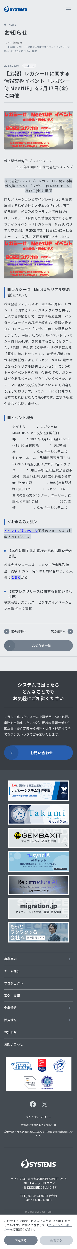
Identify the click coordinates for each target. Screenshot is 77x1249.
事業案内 (10, 959)
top (6, 42)
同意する (21, 1240)
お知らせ (17, 42)
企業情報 (10, 1007)
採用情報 (10, 1020)
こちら (16, 577)
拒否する (56, 1240)
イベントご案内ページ (21, 530)
